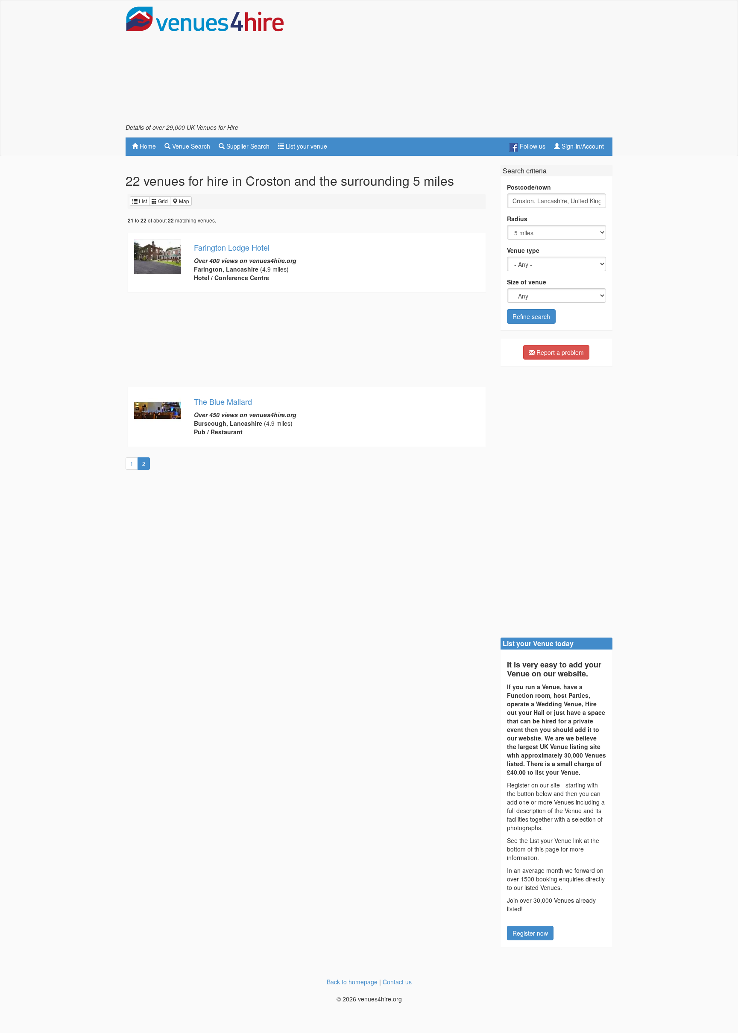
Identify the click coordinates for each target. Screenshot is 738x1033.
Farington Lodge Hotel (231, 247)
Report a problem (559, 352)
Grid (162, 201)
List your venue (305, 146)
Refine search (531, 316)
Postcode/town (529, 187)
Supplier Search (247, 146)
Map (183, 201)
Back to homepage (352, 981)
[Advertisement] (457, 64)
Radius (517, 218)
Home (147, 146)
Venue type (523, 250)
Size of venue (526, 282)
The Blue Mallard (223, 401)
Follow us (531, 146)
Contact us (397, 981)
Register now (530, 933)
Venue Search (190, 146)
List (142, 201)
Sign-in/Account (582, 146)
